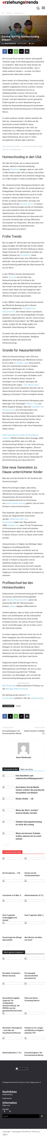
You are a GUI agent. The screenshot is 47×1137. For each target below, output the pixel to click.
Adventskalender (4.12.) (34, 895)
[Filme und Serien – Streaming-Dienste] (34, 989)
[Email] (21, 51)
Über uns (6, 1105)
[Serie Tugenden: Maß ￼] (34, 906)
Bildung (9, 13)
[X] (10, 51)
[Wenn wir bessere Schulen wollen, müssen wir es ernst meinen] (8, 836)
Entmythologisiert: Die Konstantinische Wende (11, 732)
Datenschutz (7, 1094)
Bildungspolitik (19, 13)
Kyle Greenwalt (8, 685)
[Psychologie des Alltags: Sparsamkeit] (12, 928)
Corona (18, 706)
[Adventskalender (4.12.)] (34, 886)
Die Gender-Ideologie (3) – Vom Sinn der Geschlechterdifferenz (12, 1030)
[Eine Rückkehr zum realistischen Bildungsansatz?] (8, 778)
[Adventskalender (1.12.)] (12, 1044)
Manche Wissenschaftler (17, 600)
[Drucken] (27, 51)
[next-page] (7, 844)
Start (2, 13)
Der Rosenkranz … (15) (11, 873)
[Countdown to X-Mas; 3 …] (12, 886)
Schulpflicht (25, 255)
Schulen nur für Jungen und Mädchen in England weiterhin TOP (34, 1030)
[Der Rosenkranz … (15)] (12, 864)
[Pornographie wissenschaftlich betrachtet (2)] (34, 964)
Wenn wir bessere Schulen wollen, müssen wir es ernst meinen (28, 836)
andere (13, 606)
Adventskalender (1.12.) (11, 1053)
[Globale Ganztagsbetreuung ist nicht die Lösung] (8, 824)
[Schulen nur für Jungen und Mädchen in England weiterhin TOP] (34, 1019)
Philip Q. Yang (31, 403)
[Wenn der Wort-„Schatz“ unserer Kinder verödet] (8, 813)
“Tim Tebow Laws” (31, 385)
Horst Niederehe (10, 43)
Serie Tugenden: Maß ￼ (33, 915)
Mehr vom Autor (27, 769)
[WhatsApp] (15, 51)
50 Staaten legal (21, 363)
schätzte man (13, 525)
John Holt (13, 277)
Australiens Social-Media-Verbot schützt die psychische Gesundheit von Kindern (30, 790)
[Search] (42, 1116)
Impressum (7, 1098)
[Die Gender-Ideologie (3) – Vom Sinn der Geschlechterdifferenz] (12, 1019)
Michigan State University (16, 689)
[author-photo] (23, 754)
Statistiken (14, 169)
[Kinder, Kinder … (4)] (8, 801)
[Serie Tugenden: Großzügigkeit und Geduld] (12, 906)
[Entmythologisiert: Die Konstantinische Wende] (34, 1044)
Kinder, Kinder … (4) (24, 798)
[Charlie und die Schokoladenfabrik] (34, 864)
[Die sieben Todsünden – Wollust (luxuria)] (12, 964)
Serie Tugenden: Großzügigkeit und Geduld (9, 917)
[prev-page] (3, 844)
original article (37, 698)
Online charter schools (15, 503)
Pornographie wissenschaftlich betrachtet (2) (31, 975)
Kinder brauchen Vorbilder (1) (34, 732)
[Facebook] (4, 51)
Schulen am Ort (26, 204)
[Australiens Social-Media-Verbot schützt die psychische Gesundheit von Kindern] (8, 790)
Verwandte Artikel (11, 769)
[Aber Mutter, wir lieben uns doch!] (34, 928)
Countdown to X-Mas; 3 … (12, 895)
